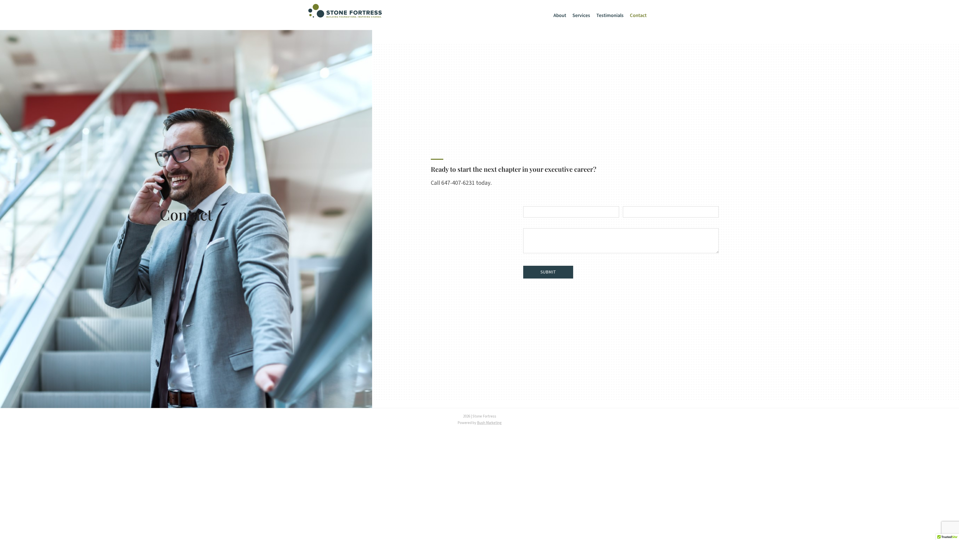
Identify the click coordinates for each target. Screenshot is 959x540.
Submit (548, 272)
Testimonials (610, 15)
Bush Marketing (489, 422)
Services (581, 15)
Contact (638, 15)
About (559, 15)
